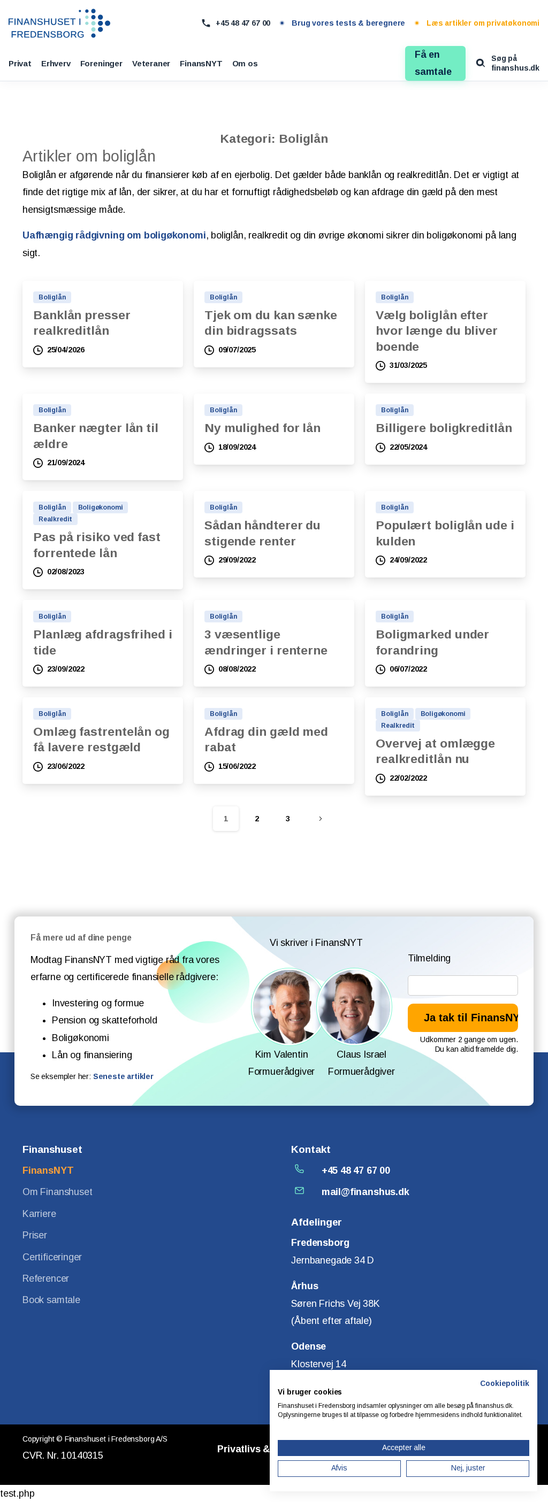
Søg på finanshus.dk (515, 63)
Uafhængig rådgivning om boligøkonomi (114, 235)
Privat (20, 63)
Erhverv (56, 63)
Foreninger (101, 63)
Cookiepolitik (504, 1384)
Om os (245, 63)
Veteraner (151, 63)
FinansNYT (201, 63)
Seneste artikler (123, 1076)
